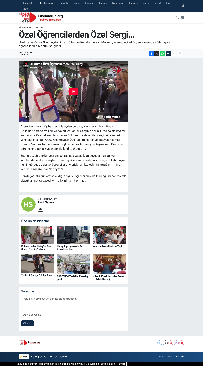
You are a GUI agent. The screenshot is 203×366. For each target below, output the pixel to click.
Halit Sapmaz (47, 202)
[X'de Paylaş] (156, 53)
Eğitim (77, 3)
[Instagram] (176, 342)
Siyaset (157, 3)
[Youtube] (181, 342)
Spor (168, 3)
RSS (25, 356)
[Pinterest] (170, 342)
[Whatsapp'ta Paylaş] (162, 53)
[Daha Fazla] (168, 53)
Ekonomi (89, 3)
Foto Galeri (28, 3)
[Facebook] (159, 342)
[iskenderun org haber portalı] (42, 17)
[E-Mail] (40, 209)
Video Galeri (47, 3)
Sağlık (146, 3)
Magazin (133, 3)
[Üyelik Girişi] (182, 6)
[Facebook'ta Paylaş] (151, 53)
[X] (165, 342)
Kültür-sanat (118, 3)
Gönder (27, 323)
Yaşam (24, 8)
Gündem (103, 3)
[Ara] (177, 18)
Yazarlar (65, 3)
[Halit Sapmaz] (28, 204)
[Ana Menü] (182, 18)
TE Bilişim (179, 356)
